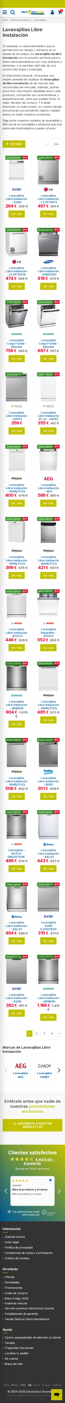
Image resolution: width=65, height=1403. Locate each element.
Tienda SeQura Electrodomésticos (27, 1319)
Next (59, 1070)
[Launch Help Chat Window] (56, 1394)
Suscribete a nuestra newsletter (34, 1125)
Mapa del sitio (14, 1364)
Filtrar (16, 144)
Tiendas (10, 1343)
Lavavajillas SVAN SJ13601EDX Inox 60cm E (48, 927)
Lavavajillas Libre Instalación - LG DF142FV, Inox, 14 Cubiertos (48, 202)
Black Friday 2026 (16, 1298)
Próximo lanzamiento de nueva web (32, 3)
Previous (6, 1070)
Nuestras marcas (16, 1303)
